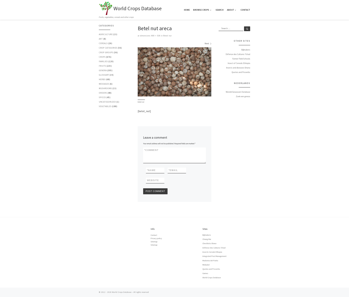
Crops (102, 57)
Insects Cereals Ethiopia (212, 252)
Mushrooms (105, 88)
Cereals (103, 43)
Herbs (102, 79)
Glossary (104, 75)
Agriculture (106, 34)
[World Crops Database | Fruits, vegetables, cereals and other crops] (105, 7)
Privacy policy (156, 238)
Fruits (102, 66)
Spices (102, 97)
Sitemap (154, 241)
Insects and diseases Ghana (238, 67)
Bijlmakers (245, 49)
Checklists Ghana (209, 243)
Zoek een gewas (243, 96)
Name (151, 170)
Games (205, 273)
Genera (103, 70)
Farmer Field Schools (241, 58)
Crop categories (108, 48)
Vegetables (105, 106)
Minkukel (206, 265)
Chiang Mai (206, 239)
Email (173, 170)
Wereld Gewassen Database (238, 92)
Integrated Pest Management (214, 256)
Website (153, 180)
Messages (104, 84)
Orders (103, 93)
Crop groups (106, 52)
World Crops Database (211, 277)
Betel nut (167, 36)
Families (103, 61)
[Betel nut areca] (174, 72)
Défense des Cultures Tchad (238, 54)
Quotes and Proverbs (241, 72)
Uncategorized (107, 102)
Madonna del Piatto (210, 260)
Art (101, 39)
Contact (154, 235)
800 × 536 (155, 36)
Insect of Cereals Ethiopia (239, 63)
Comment (151, 150)
